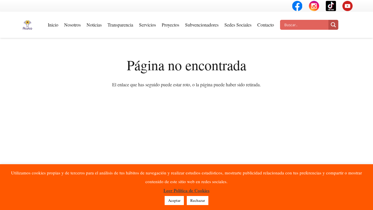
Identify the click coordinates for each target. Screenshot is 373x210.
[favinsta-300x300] (314, 6)
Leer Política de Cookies (186, 190)
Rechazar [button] (197, 200)
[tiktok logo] (331, 6)
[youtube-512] (347, 6)
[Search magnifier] (333, 25)
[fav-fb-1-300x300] (297, 6)
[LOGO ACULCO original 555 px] (27, 25)
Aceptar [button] (174, 200)
